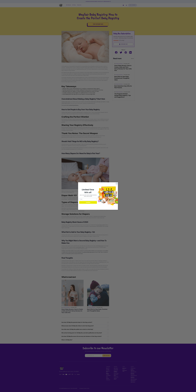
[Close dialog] (116, 183)
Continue (88, 202)
